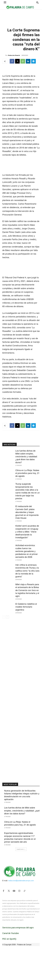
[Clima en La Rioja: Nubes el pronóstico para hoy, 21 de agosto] (8, 472)
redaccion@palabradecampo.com (21, 880)
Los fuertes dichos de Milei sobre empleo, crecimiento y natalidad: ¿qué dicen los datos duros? (26, 456)
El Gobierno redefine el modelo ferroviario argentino (26, 606)
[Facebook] (12, 61)
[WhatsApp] (22, 61)
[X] (17, 61)
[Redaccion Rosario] (3, 55)
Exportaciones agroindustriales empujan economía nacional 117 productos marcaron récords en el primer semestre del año (20, 837)
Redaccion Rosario (14, 55)
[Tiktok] (24, 891)
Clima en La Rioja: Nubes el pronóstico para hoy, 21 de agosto (27, 473)
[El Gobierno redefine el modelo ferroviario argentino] (8, 606)
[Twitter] (9, 891)
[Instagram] (19, 891)
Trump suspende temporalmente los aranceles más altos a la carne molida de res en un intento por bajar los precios (27, 491)
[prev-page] (3, 616)
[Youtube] (14, 891)
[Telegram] (33, 61)
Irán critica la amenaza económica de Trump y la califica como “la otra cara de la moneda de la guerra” (27, 570)
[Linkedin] (28, 61)
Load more (20, 849)
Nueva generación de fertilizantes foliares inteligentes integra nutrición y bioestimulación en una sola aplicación (21, 795)
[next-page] (7, 616)
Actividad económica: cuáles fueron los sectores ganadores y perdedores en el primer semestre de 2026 (26, 551)
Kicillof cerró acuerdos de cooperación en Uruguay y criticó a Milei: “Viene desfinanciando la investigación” (27, 531)
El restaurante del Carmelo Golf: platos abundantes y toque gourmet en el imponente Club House (27, 512)
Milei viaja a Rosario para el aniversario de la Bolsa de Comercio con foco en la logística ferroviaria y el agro (27, 590)
